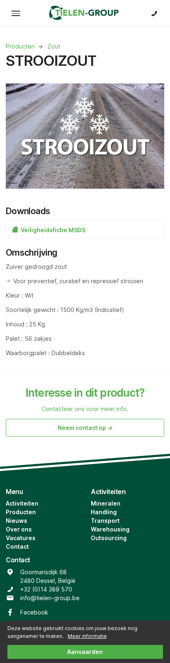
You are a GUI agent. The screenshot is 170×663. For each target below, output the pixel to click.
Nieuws (16, 520)
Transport (105, 520)
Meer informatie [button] (87, 636)
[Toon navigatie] (16, 13)
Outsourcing (109, 537)
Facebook (34, 612)
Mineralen (105, 503)
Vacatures (20, 537)
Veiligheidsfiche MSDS (52, 229)
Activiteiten (22, 503)
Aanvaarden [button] (85, 651)
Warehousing (110, 529)
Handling (104, 511)
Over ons (19, 529)
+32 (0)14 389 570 (46, 589)
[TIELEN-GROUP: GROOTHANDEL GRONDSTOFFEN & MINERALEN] (85, 13)
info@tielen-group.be (50, 597)
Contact (17, 546)
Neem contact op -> (85, 427)
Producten (21, 511)
